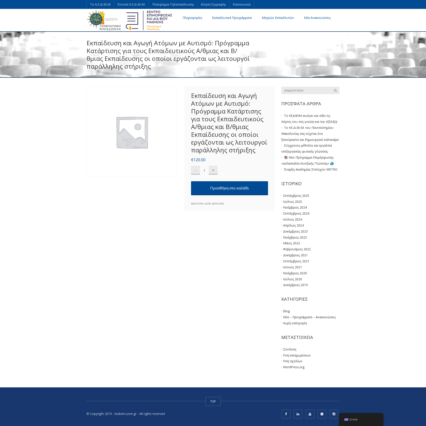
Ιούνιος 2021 (292, 267)
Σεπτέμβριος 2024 (296, 213)
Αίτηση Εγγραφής (213, 4)
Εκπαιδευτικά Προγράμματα (232, 18)
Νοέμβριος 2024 (295, 207)
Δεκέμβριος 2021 (295, 255)
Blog (286, 311)
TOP (213, 401)
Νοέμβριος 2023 (295, 237)
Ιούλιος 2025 (292, 201)
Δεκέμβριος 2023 (295, 231)
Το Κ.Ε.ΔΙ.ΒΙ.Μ (100, 4)
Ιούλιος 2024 (292, 219)
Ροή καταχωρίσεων (297, 355)
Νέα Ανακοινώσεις (317, 18)
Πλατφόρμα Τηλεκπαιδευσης (173, 4)
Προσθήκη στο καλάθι (229, 188)
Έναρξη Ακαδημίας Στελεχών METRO (310, 169)
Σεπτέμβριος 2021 (296, 261)
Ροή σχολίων (292, 361)
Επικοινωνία (241, 4)
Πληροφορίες (192, 18)
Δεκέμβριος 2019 (295, 285)
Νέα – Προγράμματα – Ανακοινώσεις (309, 317)
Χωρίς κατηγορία (214, 203)
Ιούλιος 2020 (292, 279)
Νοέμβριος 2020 (295, 273)
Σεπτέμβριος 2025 (296, 195)
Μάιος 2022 (291, 243)
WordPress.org (293, 367)
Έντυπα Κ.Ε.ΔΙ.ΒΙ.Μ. (131, 4)
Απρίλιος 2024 (293, 225)
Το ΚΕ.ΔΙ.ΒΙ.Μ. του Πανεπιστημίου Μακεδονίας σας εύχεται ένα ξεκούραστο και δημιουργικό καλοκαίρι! (310, 133)
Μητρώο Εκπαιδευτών (278, 18)
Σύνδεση (289, 349)
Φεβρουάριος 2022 (297, 249)
